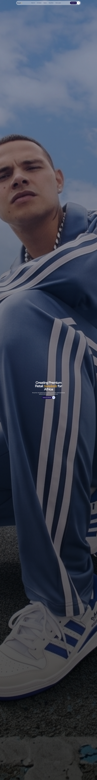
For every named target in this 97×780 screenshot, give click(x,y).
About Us (33, 2)
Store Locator (58, 2)
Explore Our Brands (47, 397)
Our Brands (39, 2)
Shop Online (51, 2)
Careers (45, 2)
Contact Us (73, 2)
